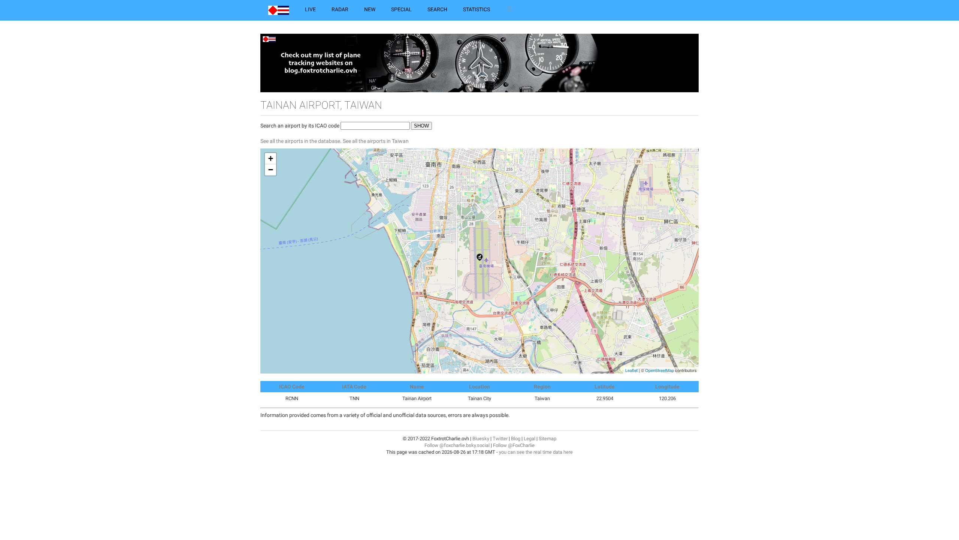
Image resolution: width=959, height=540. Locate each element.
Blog (515, 438)
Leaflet (631, 370)
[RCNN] (480, 257)
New (369, 9)
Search (437, 9)
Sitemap (547, 438)
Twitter (500, 438)
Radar (340, 9)
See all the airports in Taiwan (376, 141)
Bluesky (480, 438)
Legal (529, 438)
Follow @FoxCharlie (514, 445)
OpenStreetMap (659, 370)
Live (310, 9)
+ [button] (270, 158)
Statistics (476, 9)
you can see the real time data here (536, 452)
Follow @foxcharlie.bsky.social (457, 445)
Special (401, 9)
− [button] (270, 169)
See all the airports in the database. (301, 141)
